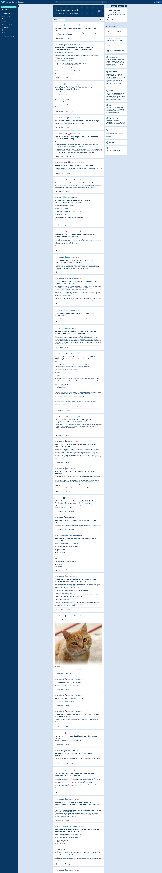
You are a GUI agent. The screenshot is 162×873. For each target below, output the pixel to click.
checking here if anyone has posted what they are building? (77, 121)
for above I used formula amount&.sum (69, 698)
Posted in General (59, 25)
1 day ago (76, 117)
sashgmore (73, 543)
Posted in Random (59, 310)
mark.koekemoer (75, 834)
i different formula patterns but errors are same (72, 682)
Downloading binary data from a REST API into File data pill (76, 183)
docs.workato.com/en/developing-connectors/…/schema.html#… (71, 289)
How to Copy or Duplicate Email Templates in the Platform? (76, 736)
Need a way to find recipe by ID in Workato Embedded (74, 165)
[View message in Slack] (79, 25)
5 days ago (75, 257)
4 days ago (79, 162)
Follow (113, 6)
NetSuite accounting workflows (77, 484)
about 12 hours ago (74, 83)
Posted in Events (58, 197)
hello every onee (61, 619)
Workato (57, 208)
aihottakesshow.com (63, 760)
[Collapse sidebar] (18, 6)
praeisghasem (59, 239)
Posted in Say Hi (58, 328)
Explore (121, 6)
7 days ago (74, 497)
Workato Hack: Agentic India (62, 95)
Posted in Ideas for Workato (61, 133)
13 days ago (74, 733)
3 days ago (75, 133)
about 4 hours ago (74, 25)
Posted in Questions (59, 179)
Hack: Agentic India (63, 208)
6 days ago (73, 441)
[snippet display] (101, 19)
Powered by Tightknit (9, 39)
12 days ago (76, 615)
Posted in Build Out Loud (60, 117)
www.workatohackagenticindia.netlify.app (73, 70)
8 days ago (72, 576)
